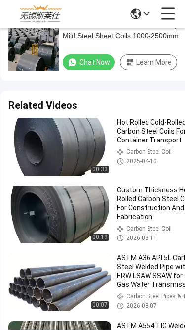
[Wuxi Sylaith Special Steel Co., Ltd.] (40, 14)
